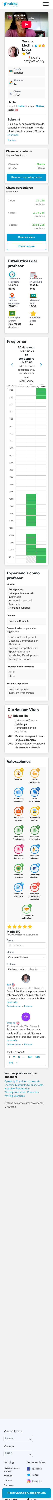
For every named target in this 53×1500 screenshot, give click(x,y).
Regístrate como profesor (12, 1469)
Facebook (37, 1469)
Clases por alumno (14, 319)
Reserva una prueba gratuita (26, 1493)
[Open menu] (45, 4)
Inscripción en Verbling (35, 280)
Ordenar (11, 964)
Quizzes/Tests (35, 1085)
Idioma (10, 952)
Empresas (8, 1486)
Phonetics (33, 1092)
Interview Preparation (17, 1089)
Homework (33, 1081)
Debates (8, 1481)
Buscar (11, 941)
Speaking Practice (15, 1081)
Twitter (35, 1475)
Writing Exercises (14, 1096)
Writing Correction (15, 1092)
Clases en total (34, 302)
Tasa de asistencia (14, 302)
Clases (17, 92)
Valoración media (35, 319)
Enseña (17, 69)
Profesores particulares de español (23, 1103)
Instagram (37, 1481)
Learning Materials (15, 1085)
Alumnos (18, 81)
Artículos (8, 1476)
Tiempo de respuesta (14, 280)
